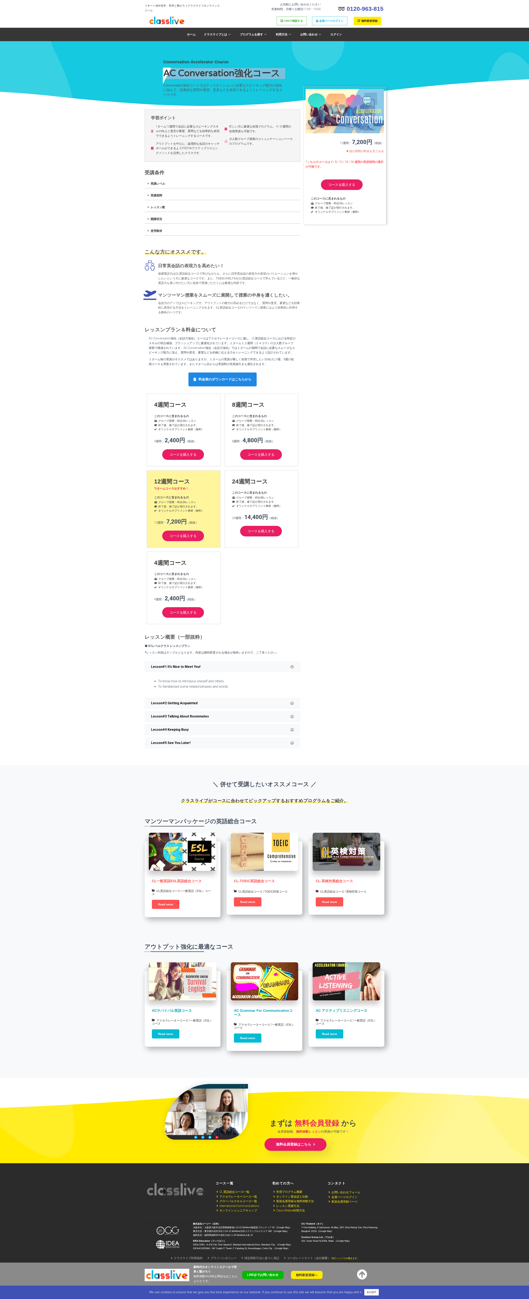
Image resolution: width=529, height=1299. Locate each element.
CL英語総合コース (168, 891)
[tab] (222, 183)
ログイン (336, 34)
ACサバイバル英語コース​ (172, 1011)
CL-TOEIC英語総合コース (254, 881)
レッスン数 (158, 207)
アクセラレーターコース (172, 1020)
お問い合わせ (309, 34)
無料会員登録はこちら (294, 1144)
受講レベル (158, 183)
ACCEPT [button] (371, 1292)
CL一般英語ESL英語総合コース (177, 881)
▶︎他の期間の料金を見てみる (365, 151)
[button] (222, 379)
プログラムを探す (251, 34)
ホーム (191, 34)
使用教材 (156, 230)
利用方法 (281, 34)
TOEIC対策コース (276, 891)
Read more (165, 904)
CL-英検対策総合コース (334, 881)
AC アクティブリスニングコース (341, 1011)
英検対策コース (356, 891)
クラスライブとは (215, 34)
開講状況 (156, 219)
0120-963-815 (365, 9)
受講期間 (156, 195)
